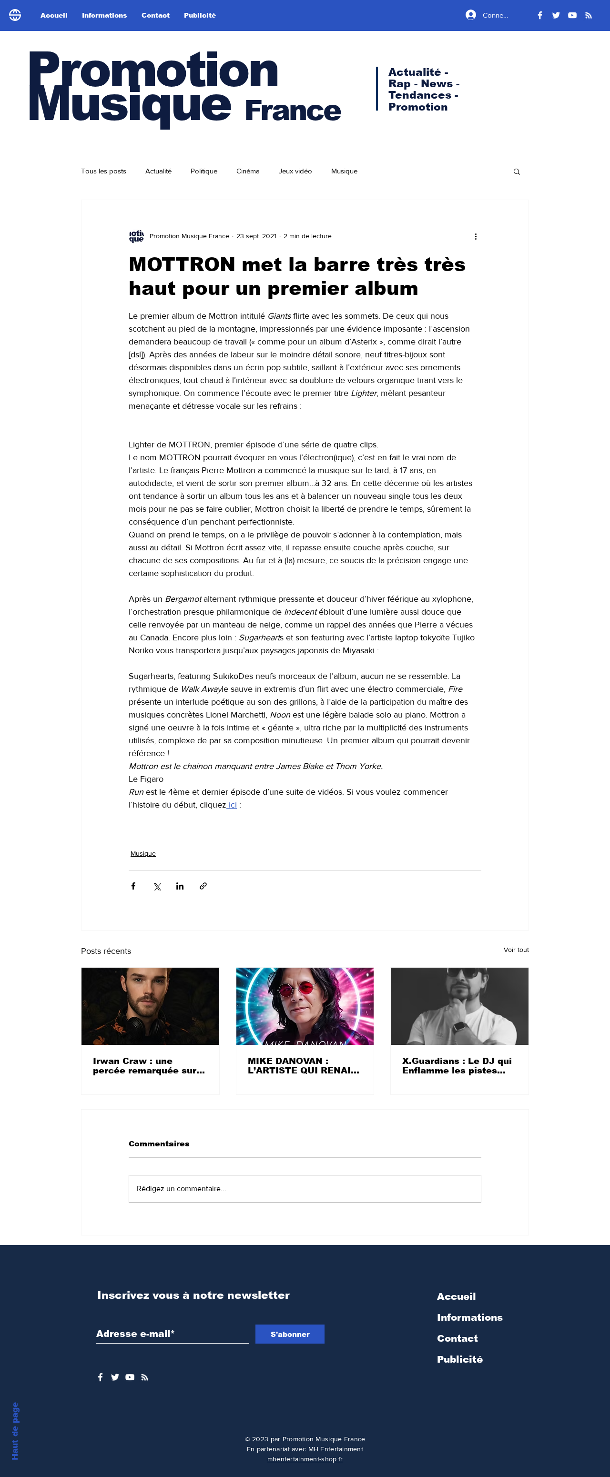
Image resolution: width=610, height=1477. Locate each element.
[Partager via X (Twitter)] (156, 885)
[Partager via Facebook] (133, 885)
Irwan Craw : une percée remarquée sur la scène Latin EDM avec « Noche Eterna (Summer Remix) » (144, 1065)
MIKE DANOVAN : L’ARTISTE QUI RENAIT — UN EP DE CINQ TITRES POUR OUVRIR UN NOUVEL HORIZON (302, 1065)
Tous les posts (103, 171)
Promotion (152, 69)
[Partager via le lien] (203, 885)
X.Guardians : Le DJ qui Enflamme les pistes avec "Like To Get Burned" (457, 1065)
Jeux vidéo (295, 171)
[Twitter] (556, 15)
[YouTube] (572, 15)
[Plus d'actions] (475, 236)
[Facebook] (540, 15)
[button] (516, 171)
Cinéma (248, 171)
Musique (344, 171)
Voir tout (516, 949)
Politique (204, 171)
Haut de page (15, 1431)
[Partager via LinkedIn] (179, 885)
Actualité (158, 171)
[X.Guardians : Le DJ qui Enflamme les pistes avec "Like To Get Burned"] (460, 1006)
